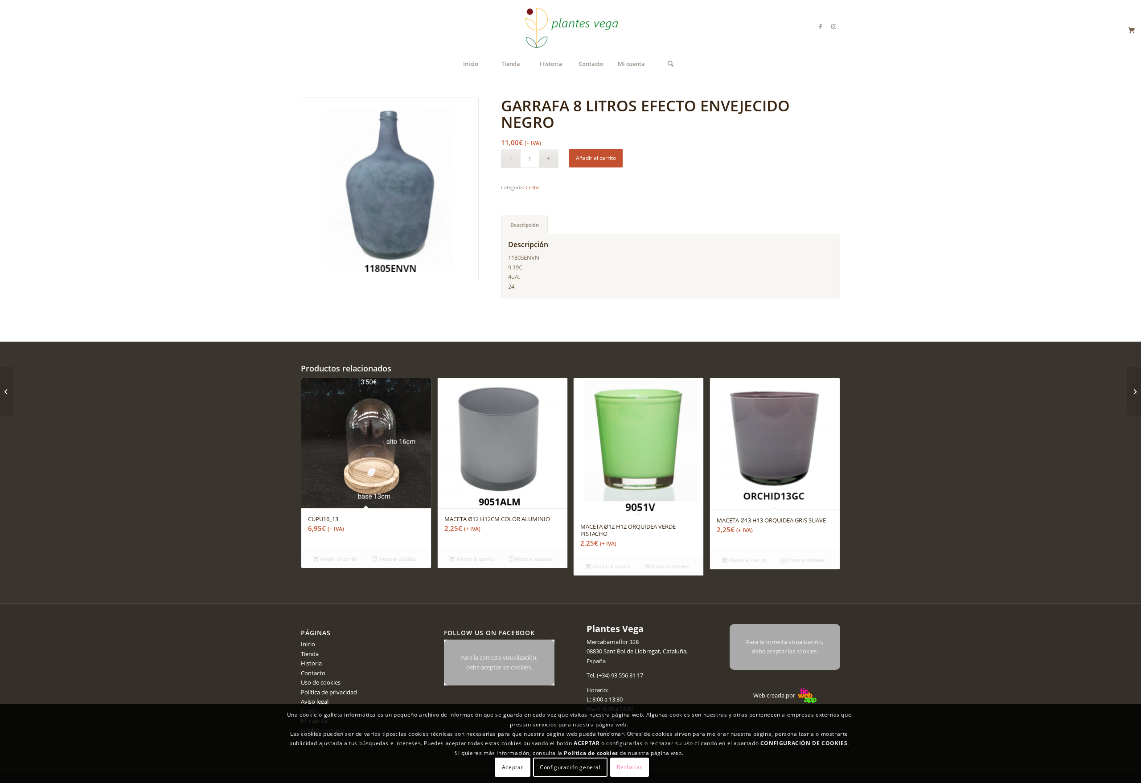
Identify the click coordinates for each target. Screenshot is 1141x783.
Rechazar (629, 767)
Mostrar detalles (396, 558)
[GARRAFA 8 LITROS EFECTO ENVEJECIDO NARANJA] (1134, 391)
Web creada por (774, 695)
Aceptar (512, 767)
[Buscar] (671, 64)
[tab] (524, 225)
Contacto (313, 673)
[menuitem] (471, 64)
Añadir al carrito (596, 158)
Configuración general (570, 767)
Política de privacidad (329, 692)
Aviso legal (314, 701)
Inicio (308, 644)
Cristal (532, 187)
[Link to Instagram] (833, 26)
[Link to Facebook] (820, 26)
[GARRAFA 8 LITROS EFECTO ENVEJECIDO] (7, 391)
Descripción (524, 224)
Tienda (310, 654)
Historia (311, 663)
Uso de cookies (321, 682)
